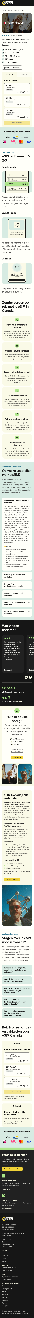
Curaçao (5, 1306)
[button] (26, 677)
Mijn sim (4, 1261)
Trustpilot (18, 35)
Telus (5, 838)
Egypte (4, 1303)
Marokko (5, 1297)
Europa (4, 1286)
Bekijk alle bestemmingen (12, 1169)
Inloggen (5, 1189)
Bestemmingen (12, 10)
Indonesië (5, 1300)
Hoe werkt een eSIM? (9, 1268)
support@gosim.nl (8, 1229)
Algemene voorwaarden (10, 1277)
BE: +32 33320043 (17, 752)
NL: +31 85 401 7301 (18, 750)
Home (4, 10)
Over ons (5, 1256)
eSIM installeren (7, 1270)
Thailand (5, 1294)
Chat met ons (17, 757)
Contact (4, 1258)
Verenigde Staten (7, 1289)
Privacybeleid (6, 1280)
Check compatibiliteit (13, 67)
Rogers (20, 836)
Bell (24, 836)
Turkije (4, 1292)
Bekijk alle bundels (12, 879)
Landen (4, 1253)
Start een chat (7, 1209)
